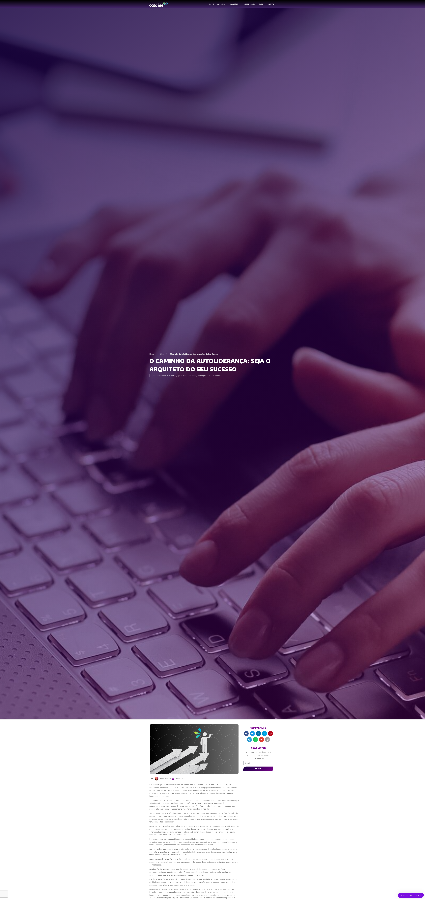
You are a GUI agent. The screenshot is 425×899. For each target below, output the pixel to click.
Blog (162, 354)
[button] (246, 733)
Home (151, 354)
